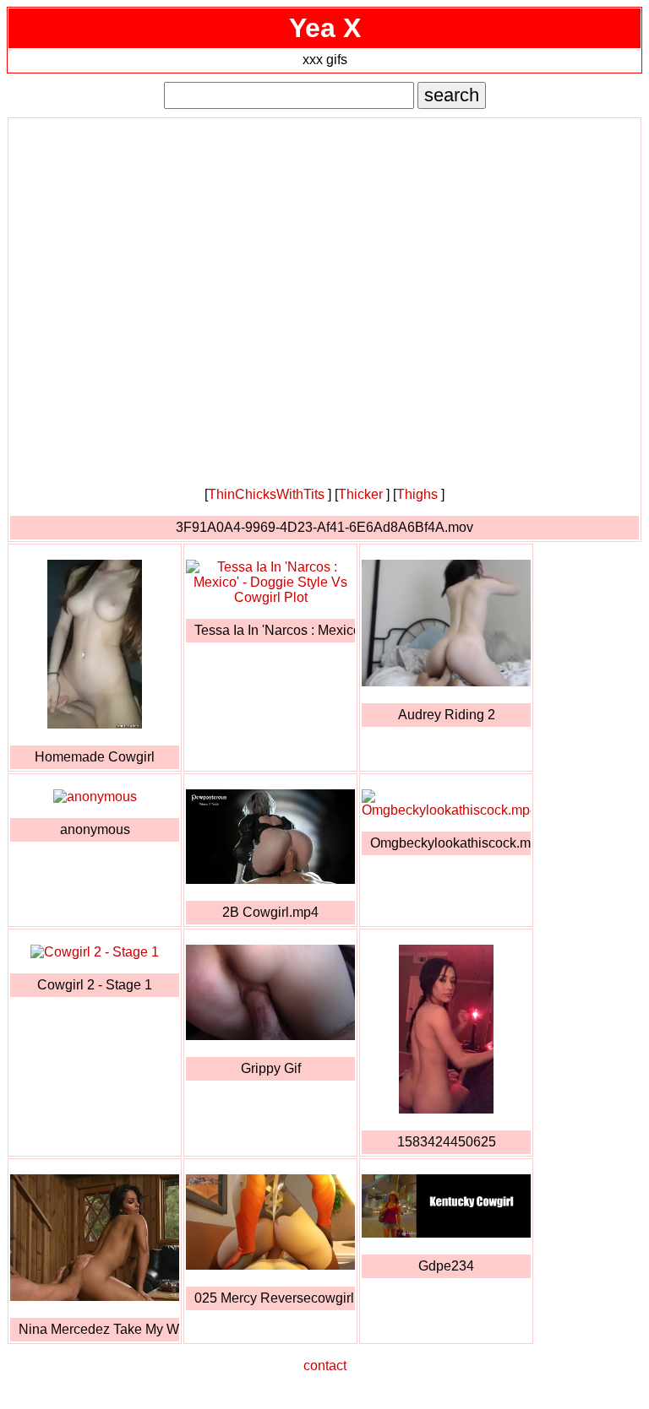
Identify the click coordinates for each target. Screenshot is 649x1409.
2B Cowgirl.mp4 (270, 912)
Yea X (325, 28)
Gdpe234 (446, 1266)
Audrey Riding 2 (446, 714)
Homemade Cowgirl (95, 757)
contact (324, 1365)
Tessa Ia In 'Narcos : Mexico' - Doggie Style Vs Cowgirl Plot (274, 630)
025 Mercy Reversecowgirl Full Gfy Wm (274, 1298)
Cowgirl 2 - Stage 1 (94, 985)
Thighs (417, 494)
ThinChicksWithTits (266, 494)
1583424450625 (446, 1142)
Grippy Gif (271, 1068)
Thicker (360, 494)
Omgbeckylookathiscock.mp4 (450, 843)
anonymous (95, 829)
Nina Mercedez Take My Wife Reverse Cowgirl (99, 1329)
